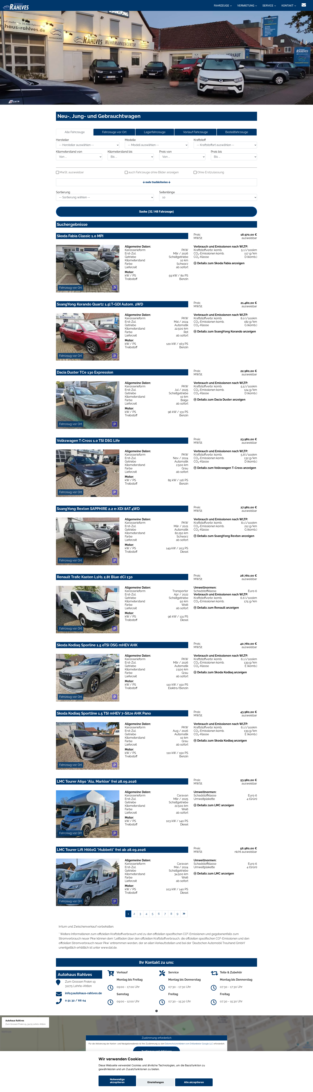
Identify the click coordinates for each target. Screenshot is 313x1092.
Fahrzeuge (221, 5)
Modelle (130, 140)
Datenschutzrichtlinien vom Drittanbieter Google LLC (189, 1043)
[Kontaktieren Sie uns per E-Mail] (304, 5)
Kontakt (287, 5)
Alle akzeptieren (194, 1082)
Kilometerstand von (69, 151)
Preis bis (216, 151)
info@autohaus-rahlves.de (83, 993)
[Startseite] (16, 6)
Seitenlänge (167, 192)
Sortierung (63, 192)
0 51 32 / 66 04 (75, 1000)
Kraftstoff (200, 140)
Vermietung (245, 5)
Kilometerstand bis (120, 151)
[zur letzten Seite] (184, 913)
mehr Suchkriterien (156, 182)
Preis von (165, 151)
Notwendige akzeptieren (117, 1081)
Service (267, 5)
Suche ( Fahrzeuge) (156, 211)
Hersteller (62, 140)
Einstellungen (155, 1082)
